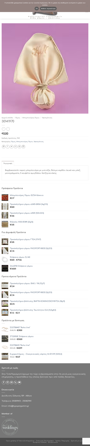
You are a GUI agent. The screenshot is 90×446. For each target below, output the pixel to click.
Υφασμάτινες (47, 118)
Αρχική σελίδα (7, 118)
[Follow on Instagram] (7, 382)
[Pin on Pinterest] (19, 146)
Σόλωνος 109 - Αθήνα (22, 396)
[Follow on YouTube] (19, 382)
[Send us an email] (11, 382)
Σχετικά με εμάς (77, 441)
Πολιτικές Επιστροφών (45, 441)
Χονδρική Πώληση (40, 442)
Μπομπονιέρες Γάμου (30, 118)
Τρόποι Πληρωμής (62, 441)
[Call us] (15, 382)
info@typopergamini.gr (18, 406)
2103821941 (26, 401)
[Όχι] (87, 6)
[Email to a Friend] (15, 146)
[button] (4, 111)
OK (37, 8)
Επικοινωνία (53, 442)
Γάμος (17, 118)
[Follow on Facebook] (3, 382)
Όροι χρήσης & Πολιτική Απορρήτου (20, 441)
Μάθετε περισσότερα (48, 8)
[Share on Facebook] (7, 146)
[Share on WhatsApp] (3, 146)
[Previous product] (8, 129)
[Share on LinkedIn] (23, 146)
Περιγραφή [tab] (7, 163)
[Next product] (3, 129)
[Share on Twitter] (11, 146)
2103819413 (16, 401)
